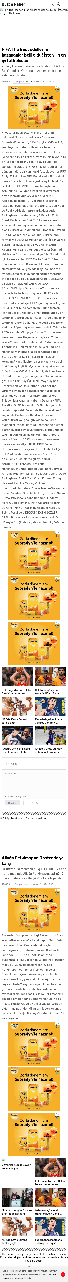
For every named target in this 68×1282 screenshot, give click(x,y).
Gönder (12, 802)
